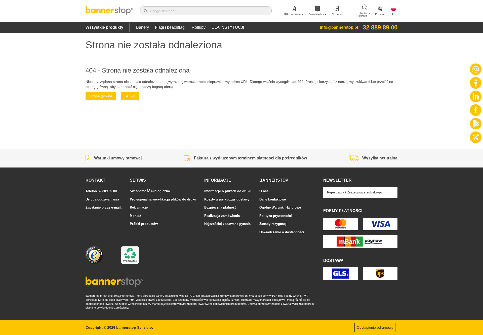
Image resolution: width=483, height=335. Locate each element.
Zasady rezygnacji (273, 224)
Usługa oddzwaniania (102, 199)
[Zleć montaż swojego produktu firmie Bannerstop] (475, 137)
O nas (263, 191)
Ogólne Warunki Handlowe (280, 207)
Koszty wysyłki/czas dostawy (226, 199)
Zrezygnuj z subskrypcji (366, 192)
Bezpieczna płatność (220, 207)
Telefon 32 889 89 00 (101, 191)
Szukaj (130, 96)
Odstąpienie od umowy (375, 327)
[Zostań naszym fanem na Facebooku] (475, 110)
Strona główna (100, 96)
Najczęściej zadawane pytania (227, 224)
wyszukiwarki (359, 82)
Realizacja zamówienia (222, 216)
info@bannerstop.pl (339, 27)
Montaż (135, 216)
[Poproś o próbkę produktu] (475, 123)
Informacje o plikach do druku (227, 191)
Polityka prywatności (275, 216)
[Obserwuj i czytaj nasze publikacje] (475, 96)
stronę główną (97, 87)
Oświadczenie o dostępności (281, 232)
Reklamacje (139, 207)
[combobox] (206, 10)
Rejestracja (335, 192)
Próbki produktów (144, 224)
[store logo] (109, 10)
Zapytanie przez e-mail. (104, 207)
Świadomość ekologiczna (150, 191)
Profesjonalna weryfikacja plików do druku (163, 199)
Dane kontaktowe (272, 199)
